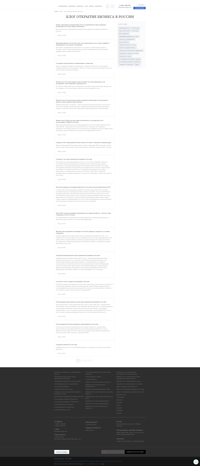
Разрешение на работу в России (128, 53)
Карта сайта (118, 461)
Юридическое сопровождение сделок (128, 381)
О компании (62, 6)
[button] (134, 4)
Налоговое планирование (127, 39)
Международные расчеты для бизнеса (66, 384)
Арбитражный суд (124, 28)
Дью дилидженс (124, 33)
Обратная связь (139, 8)
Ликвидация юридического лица (129, 36)
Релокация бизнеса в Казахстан (64, 407)
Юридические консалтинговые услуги (97, 389)
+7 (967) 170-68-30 (59, 426)
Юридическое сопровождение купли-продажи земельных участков (128, 377)
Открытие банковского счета (63, 389)
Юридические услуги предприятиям (97, 403)
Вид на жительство (124, 30)
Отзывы (118, 413)
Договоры (136, 30)
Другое (137, 64)
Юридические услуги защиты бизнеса (97, 401)
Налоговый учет (124, 42)
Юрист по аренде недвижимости (126, 386)
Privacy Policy (86, 464)
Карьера (119, 408)
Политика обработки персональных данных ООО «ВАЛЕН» (70, 461)
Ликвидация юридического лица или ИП (67, 381)
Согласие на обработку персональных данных (101, 461)
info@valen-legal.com (124, 7)
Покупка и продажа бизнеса (127, 47)
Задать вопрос (62, 452)
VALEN (56, 11)
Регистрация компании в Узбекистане (66, 401)
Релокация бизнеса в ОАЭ (62, 409)
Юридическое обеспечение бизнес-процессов (96, 407)
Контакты (98, 6)
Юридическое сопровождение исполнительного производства (126, 373)
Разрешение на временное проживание (131, 50)
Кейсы (91, 6)
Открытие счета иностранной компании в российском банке (67, 393)
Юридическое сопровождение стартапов (129, 384)
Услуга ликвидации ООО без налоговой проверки (98, 373)
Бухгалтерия (135, 28)
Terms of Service (96, 464)
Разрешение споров (125, 56)
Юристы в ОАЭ (121, 394)
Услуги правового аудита (93, 376)
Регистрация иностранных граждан (129, 59)
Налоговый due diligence (62, 386)
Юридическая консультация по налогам (98, 382)
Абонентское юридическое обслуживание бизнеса (67, 373)
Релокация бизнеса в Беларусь (64, 404)
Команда (80, 6)
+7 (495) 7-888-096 (124, 5)
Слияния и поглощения (126, 64)
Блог (86, 6)
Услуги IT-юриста (91, 379)
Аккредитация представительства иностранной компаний (65, 377)
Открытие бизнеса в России (127, 45)
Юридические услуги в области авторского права (99, 397)
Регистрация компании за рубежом (129, 61)
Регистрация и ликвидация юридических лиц (69, 396)
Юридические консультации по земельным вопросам (99, 393)
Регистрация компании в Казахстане (66, 399)
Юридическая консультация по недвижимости (95, 385)
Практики (71, 6)
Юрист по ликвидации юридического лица (130, 389)
